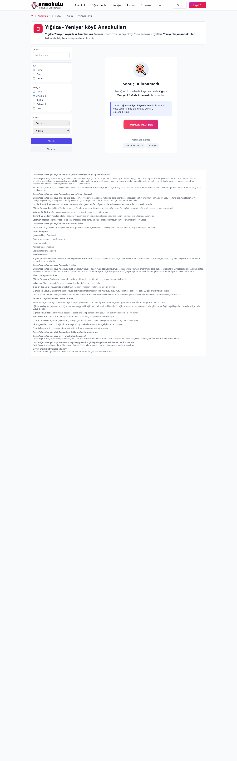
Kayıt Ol (197, 5)
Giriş (180, 5)
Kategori (36, 87)
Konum (36, 117)
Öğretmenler (100, 5)
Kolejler (117, 5)
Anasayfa (153, 145)
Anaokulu (80, 5)
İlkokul (131, 5)
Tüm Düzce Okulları (134, 145)
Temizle (51, 149)
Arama (36, 49)
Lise (159, 5)
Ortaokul (145, 5)
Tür (34, 66)
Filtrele (51, 141)
